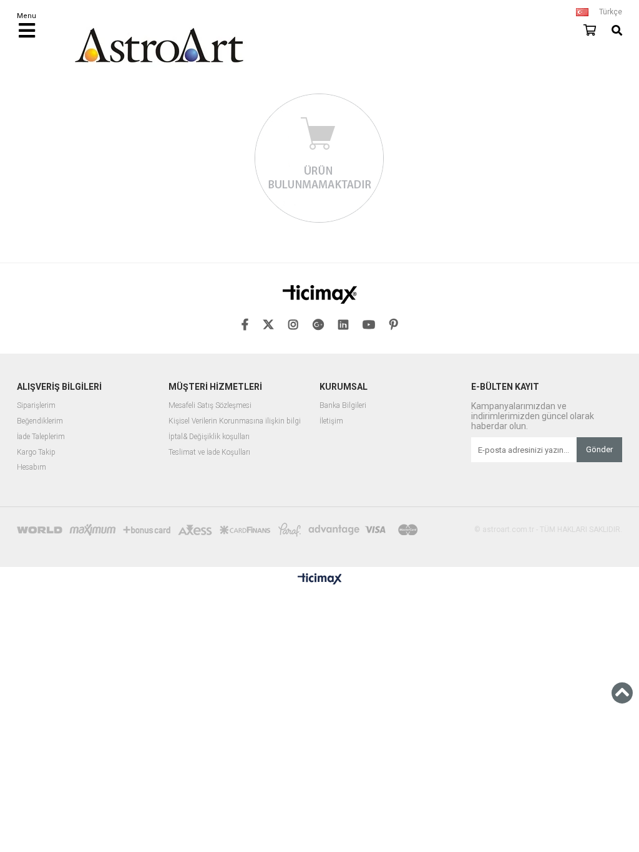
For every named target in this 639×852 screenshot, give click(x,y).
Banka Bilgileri (343, 406)
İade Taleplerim (41, 437)
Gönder (599, 449)
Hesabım (31, 467)
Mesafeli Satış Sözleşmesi (209, 406)
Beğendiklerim (40, 421)
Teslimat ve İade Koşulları (209, 452)
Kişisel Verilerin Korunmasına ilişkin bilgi (234, 421)
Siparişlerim (36, 406)
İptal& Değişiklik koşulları (209, 437)
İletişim (331, 421)
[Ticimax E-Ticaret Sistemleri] (320, 579)
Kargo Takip (36, 452)
